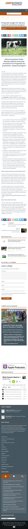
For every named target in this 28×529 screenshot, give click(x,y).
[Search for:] (14, 13)
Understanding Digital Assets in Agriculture (12, 484)
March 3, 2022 (12, 243)
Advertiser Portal (4, 464)
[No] (26, 525)
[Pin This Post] (9, 35)
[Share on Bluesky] (23, 35)
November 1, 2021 (13, 257)
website (24, 98)
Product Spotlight (4, 451)
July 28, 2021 (5, 31)
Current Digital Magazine (9, 306)
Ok (14, 526)
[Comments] (22, 476)
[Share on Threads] (25, 35)
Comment (3, 271)
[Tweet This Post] (5, 35)
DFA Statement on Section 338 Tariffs (10, 506)
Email (2, 285)
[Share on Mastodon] (18, 35)
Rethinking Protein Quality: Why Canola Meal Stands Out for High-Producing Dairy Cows (14, 340)
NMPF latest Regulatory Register (9, 504)
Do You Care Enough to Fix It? (11, 343)
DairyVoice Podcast (5, 455)
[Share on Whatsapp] (16, 35)
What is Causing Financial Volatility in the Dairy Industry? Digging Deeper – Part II (14, 337)
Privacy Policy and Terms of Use (7, 442)
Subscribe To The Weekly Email (7, 439)
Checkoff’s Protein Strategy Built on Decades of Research (13, 326)
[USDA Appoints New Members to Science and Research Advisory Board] (4, 256)
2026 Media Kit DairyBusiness (7, 466)
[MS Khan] (3, 418)
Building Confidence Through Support (13, 334)
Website (3, 289)
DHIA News (3, 447)
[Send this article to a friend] (11, 35)
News (2, 444)
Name (2, 281)
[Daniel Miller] (3, 412)
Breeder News (4, 449)
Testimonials (4, 440)
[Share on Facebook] (2, 35)
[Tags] (14, 476)
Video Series (4, 460)
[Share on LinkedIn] (7, 35)
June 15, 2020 (12, 250)
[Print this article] (14, 35)
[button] (26, 10)
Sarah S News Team (14, 31)
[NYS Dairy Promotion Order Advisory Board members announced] (4, 249)
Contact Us (3, 462)
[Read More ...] (20, 332)
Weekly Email (4, 457)
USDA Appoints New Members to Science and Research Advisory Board (17, 255)
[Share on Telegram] (21, 35)
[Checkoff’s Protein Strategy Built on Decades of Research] (14, 322)
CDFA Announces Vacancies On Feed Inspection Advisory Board (16, 240)
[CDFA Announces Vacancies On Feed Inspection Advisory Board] (4, 241)
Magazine (3, 453)
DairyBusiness (4, 436)
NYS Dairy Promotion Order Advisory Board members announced (16, 248)
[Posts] (5, 476)
